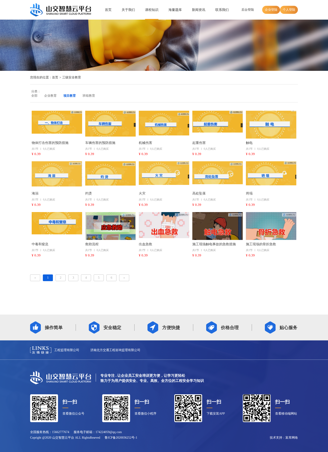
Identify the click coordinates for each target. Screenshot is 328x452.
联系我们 (222, 10)
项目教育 (69, 95)
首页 (108, 10)
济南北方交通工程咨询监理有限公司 (115, 350)
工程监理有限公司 (66, 350)
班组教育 (89, 95)
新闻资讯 (198, 10)
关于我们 (128, 10)
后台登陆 (247, 9)
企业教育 (50, 95)
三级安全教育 (71, 77)
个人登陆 (289, 9)
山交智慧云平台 (63, 437)
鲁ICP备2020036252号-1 (121, 437)
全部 (34, 95)
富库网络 (291, 437)
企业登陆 (271, 9)
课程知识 (151, 10)
